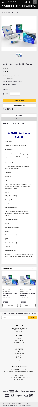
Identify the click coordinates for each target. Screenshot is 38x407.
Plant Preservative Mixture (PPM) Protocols (19, 377)
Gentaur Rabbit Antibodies (24, 11)
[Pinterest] (13, 109)
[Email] (5, 109)
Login (16, 340)
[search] (26, 2)
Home (2, 11)
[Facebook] (3, 109)
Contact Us (19, 358)
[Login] (30, 2)
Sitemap (26, 403)
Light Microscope (19, 375)
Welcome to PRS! (19, 353)
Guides (19, 351)
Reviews (19, 119)
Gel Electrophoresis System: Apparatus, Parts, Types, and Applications (19, 372)
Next (35, 268)
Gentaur (5, 290)
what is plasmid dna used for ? (19, 369)
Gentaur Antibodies (11, 11)
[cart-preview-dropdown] (34, 2)
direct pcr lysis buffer (19, 379)
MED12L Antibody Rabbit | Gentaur (12, 12)
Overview (19, 115)
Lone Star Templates (25, 405)
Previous (32, 268)
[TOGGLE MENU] (2, 2)
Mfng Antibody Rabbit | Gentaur (27, 294)
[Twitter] (10, 109)
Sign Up (21, 340)
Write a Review (8, 78)
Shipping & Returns (19, 342)
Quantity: (6, 94)
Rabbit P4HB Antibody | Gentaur (9, 294)
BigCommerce (11, 405)
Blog (19, 360)
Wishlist (19, 338)
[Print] (8, 109)
